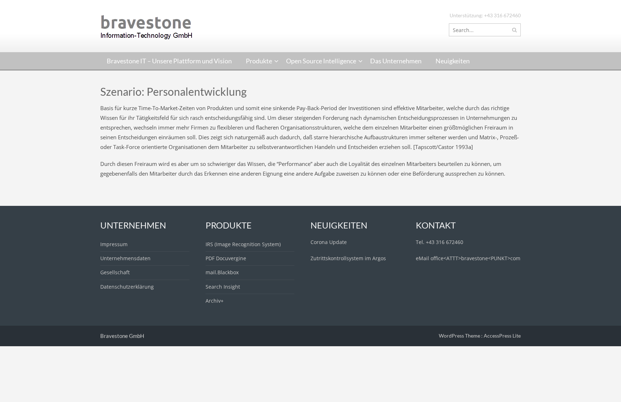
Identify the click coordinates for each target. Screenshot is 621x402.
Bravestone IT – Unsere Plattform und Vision (169, 61)
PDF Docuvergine (226, 258)
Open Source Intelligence (321, 61)
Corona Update (328, 242)
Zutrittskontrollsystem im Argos (348, 258)
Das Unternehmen (396, 61)
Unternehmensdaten (125, 258)
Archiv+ (215, 300)
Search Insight (223, 286)
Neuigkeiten (453, 61)
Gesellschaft (115, 272)
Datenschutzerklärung (127, 286)
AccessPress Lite (502, 336)
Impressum (114, 244)
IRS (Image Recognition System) (243, 244)
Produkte (259, 61)
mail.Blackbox (222, 272)
